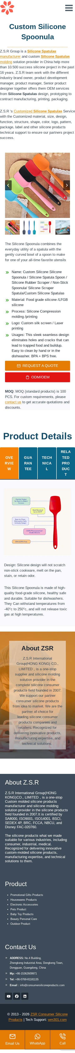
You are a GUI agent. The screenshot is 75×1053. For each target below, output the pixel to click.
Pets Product (18, 909)
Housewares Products (23, 899)
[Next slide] (66, 185)
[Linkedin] (24, 996)
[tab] (9, 463)
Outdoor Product (20, 923)
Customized (38, 111)
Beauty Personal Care (23, 919)
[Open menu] (69, 7)
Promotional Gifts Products (26, 895)
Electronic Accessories (24, 904)
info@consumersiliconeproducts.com (42, 985)
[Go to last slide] (8, 185)
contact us (13, 402)
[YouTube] (8, 996)
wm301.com (57, 1020)
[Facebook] (16, 996)
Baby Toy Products (22, 914)
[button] (12, 227)
